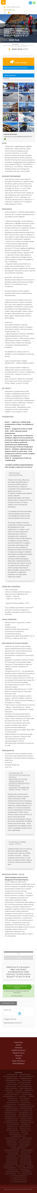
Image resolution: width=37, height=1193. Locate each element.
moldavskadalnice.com (26, 1106)
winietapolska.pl (25, 1158)
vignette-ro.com (25, 1130)
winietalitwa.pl (25, 1154)
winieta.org (12, 1146)
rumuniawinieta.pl (10, 1114)
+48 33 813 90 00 (13, 7)
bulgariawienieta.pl (12, 1078)
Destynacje (18, 1047)
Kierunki (18, 1045)
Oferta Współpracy (18, 1063)
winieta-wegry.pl (12, 1144)
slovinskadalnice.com (11, 1118)
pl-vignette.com (26, 1110)
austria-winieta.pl (12, 1074)
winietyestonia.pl (12, 1170)
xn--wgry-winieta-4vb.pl (18, 1178)
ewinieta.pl (22, 1096)
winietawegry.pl (8, 1166)
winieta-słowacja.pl (24, 1142)
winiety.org (30, 1166)
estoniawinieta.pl (27, 1094)
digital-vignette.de (26, 1088)
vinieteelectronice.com (12, 1138)
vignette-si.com (14, 1132)
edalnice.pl (10, 1092)
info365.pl (31, 1096)
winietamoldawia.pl (24, 1156)
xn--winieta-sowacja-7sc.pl (18, 1180)
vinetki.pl (25, 1134)
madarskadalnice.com (10, 1106)
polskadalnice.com (11, 1112)
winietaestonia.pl (12, 1154)
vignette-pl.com (25, 1128)
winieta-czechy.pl (25, 1140)
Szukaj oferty (18, 1042)
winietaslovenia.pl (25, 1160)
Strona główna (15, 44)
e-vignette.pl (8, 1090)
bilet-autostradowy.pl (10, 1076)
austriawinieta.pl (25, 1074)
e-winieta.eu (19, 1090)
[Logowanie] (9, 12)
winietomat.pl (20, 1166)
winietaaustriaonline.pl (18, 1148)
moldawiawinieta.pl (11, 1108)
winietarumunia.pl (12, 1160)
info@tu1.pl (10, 10)
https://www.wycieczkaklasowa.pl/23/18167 (18, 136)
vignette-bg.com (25, 1126)
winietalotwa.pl (11, 1156)
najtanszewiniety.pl (25, 1108)
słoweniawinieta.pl (13, 1124)
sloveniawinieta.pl (10, 1116)
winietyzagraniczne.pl (12, 1172)
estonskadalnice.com (10, 1096)
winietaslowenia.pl (25, 1162)
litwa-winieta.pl (25, 1098)
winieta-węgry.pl (25, 1144)
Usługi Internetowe (18, 1061)
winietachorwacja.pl (12, 1152)
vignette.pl (24, 1132)
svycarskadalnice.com (11, 1122)
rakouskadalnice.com (25, 1112)
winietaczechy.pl (25, 1152)
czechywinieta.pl (25, 1084)
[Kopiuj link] (5, 139)
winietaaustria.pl (23, 1146)
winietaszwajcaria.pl (11, 1164)
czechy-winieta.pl (12, 1084)
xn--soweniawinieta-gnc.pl (18, 1176)
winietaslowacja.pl (11, 1162)
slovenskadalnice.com (25, 1116)
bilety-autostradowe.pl (26, 1076)
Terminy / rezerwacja (20, 62)
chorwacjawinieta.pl (23, 1082)
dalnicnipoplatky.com (25, 1086)
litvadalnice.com (12, 1098)
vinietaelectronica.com (18, 1136)
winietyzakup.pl (26, 1172)
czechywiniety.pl (10, 1086)
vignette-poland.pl (12, 1130)
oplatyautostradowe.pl (12, 1110)
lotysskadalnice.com (24, 1104)
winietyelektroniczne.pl (25, 1168)
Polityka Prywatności (18, 1050)
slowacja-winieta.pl (26, 1118)
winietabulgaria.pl (27, 1150)
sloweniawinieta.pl (25, 1120)
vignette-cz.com (12, 1128)
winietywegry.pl (25, 1170)
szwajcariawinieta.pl (26, 1122)
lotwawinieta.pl (11, 1104)
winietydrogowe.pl (10, 1168)
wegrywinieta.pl (27, 1138)
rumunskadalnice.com (25, 1114)
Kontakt (18, 1058)
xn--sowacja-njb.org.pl (25, 1174)
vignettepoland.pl (14, 1134)
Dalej (18, 957)
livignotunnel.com (13, 1102)
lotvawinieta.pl (25, 1102)
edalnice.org (29, 1090)
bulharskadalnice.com (13, 1080)
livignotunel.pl (24, 1100)
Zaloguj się (18, 1055)
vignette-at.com (12, 1126)
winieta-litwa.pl (11, 1142)
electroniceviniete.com (12, 1094)
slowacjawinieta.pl (11, 1120)
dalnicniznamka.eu (11, 1088)
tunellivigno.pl (25, 1124)
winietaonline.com (12, 1158)
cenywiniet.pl (11, 1082)
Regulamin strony (18, 1053)
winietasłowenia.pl (26, 1164)
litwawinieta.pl (13, 1100)
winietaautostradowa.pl (11, 1150)
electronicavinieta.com (22, 1092)
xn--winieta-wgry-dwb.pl (18, 1182)
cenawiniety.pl (26, 1080)
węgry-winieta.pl (10, 1174)
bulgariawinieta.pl (25, 1078)
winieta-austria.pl (11, 1140)
